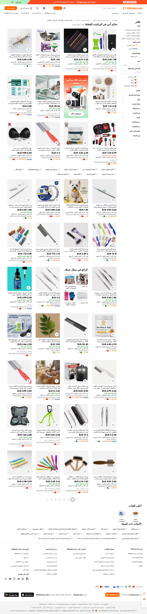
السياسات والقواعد (108, 574)
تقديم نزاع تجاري (52, 562)
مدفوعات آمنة (109, 553)
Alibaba (114, 20)
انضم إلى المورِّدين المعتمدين (20, 566)
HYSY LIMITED (111, 349)
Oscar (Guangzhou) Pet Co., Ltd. (21, 306)
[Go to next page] (47, 500)
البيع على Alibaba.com (22, 553)
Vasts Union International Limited (105, 162)
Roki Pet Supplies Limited (79, 258)
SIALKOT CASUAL (54, 258)
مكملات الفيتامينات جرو (89, 169)
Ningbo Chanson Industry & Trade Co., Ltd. (48, 64)
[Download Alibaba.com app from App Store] (27, 595)
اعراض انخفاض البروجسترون (130, 538)
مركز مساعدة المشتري (50, 553)
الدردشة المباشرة (51, 557)
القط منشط (77, 174)
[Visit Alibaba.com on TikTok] (5, 578)
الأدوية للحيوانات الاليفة (108, 169)
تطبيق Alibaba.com (42, 595)
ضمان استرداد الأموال (107, 557)
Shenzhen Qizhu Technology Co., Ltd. (48, 115)
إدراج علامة (104, 529)
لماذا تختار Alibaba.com (135, 553)
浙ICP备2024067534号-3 (128, 611)
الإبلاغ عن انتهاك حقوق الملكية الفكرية (45, 570)
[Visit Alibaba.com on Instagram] (14, 578)
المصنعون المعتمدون (79, 553)
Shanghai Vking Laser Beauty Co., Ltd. (19, 260)
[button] (64, 8)
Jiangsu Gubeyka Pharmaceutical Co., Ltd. (76, 214)
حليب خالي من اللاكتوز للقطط (29, 534)
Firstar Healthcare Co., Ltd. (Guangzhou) (19, 112)
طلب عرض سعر (80, 557)
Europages (104, 604)
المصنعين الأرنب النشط (88, 529)
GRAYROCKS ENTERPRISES (107, 214)
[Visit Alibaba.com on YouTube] (10, 578)
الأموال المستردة (52, 566)
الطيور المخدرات (90, 174)
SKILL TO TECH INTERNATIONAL (21, 216)
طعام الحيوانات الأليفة (82, 20)
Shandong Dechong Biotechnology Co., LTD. (76, 157)
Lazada (73, 604)
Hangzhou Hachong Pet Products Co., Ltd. (76, 68)
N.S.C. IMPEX (55, 350)
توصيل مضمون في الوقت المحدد (104, 562)
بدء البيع (26, 557)
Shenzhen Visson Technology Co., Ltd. (19, 157)
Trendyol (96, 604)
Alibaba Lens (134, 595)
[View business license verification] (93, 611)
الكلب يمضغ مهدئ (37, 529)
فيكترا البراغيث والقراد (70, 169)
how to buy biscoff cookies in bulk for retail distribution (54, 538)
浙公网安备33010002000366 (109, 611)
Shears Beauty (83, 350)
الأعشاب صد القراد (111, 534)
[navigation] (130, 260)
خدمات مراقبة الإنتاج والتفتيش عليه (103, 570)
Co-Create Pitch (137, 557)
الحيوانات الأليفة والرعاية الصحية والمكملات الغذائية (62, 529)
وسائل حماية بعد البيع (107, 566)
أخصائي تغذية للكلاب (62, 174)
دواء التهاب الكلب (21, 529)
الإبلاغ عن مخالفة (52, 574)
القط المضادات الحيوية (119, 529)
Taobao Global (82, 604)
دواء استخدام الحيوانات (108, 174)
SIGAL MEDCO (55, 304)
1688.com (51, 604)
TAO (90, 604)
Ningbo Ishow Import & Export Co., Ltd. (104, 68)
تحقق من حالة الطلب (22, 562)
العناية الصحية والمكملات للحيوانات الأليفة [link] (60, 20)
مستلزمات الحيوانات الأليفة (100, 20)
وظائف (140, 566)
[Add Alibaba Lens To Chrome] (112, 595)
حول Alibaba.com (137, 549)
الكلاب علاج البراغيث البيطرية (130, 534)
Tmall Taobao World (62, 604)
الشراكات (25, 570)
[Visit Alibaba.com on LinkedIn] (23, 578)
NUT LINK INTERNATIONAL (22, 64)
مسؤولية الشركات (137, 562)
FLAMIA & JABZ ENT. (109, 258)
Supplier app (78, 595)
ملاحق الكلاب (18, 169)
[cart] (37, 8)
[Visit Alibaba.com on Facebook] (27, 578)
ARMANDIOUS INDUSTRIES (50, 157)
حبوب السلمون (63, 534)
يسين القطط (134, 529)
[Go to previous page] (77, 500)
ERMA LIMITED (111, 110)
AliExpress (42, 604)
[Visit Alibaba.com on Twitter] (18, 578)
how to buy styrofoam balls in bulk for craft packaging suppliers (96, 538)
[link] (144, 593)
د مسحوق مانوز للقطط (52, 169)
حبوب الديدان (76, 534)
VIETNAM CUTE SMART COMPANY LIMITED (48, 214)
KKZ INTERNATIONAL (109, 304)
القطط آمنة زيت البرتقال (93, 534)
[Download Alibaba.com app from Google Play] (11, 595)
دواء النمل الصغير (48, 534)
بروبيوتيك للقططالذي (33, 169)
